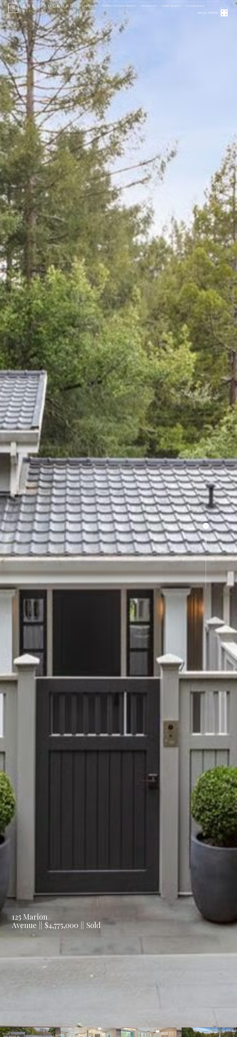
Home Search (171, 6)
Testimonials (195, 6)
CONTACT (90, 11)
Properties (149, 6)
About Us (90, 6)
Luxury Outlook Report (119, 6)
